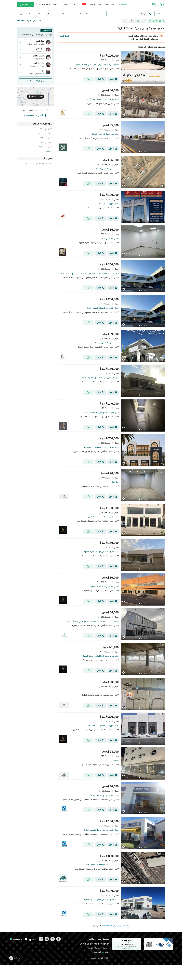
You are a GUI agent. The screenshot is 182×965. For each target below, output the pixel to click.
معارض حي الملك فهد (44, 133)
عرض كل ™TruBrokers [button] (35, 81)
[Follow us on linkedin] (46, 940)
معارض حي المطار (46, 129)
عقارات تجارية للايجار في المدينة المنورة (38, 163)
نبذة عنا (91, 939)
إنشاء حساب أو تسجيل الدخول (49, 4)
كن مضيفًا (75, 4)
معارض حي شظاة (46, 138)
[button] (159, 13)
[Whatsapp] (88, 79)
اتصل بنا (81, 943)
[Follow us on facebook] (58, 940)
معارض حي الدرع (46, 142)
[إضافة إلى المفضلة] (123, 81)
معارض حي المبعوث (45, 147)
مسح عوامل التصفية (34, 20)
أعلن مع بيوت (105, 943)
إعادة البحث (64, 36)
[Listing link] (111, 67)
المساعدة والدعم (104, 939)
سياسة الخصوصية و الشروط (98, 948)
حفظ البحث (20, 20)
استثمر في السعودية (92, 4)
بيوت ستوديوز (92, 943)
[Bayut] (158, 4)
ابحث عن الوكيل (110, 4)
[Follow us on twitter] (52, 940)
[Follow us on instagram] (41, 940)
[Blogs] (123, 4)
